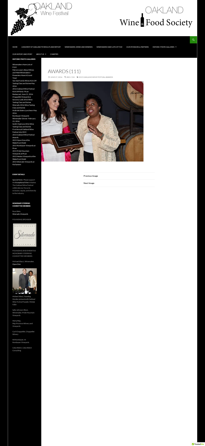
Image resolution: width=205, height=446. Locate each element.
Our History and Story (22, 54)
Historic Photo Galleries (163, 47)
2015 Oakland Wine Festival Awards (96, 77)
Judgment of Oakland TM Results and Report (41, 47)
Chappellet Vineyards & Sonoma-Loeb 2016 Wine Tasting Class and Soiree (22, 99)
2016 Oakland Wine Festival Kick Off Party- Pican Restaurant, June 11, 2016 (23, 91)
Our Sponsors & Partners (137, 47)
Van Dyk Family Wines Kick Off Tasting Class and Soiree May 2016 (24, 83)
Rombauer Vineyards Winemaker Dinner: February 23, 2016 (24, 118)
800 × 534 (71, 77)
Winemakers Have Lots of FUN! (109, 47)
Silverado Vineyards (20, 214)
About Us (40, 54)
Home (14, 47)
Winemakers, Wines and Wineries (79, 47)
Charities (54, 54)
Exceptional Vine (22, 182)
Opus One (16, 264)
